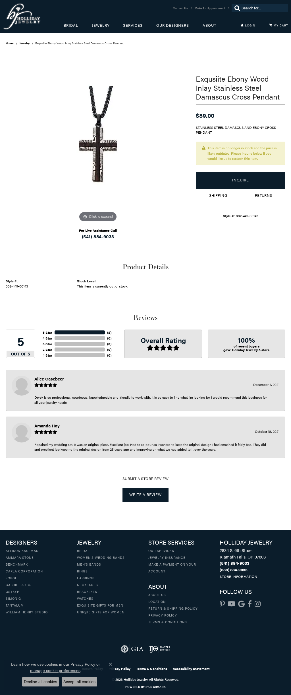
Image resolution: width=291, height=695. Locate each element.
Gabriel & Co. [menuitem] (18, 584)
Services (133, 25)
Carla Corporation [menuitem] (24, 571)
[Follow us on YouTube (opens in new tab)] (231, 604)
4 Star (47, 338)
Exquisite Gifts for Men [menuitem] (100, 605)
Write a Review (145, 494)
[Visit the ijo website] (160, 649)
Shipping (218, 195)
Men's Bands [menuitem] (89, 564)
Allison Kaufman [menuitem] (22, 550)
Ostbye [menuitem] (12, 591)
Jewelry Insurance (167, 557)
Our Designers (172, 25)
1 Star (47, 355)
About (209, 25)
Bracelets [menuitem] (87, 591)
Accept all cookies (79, 681)
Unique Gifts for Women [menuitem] (100, 612)
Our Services (161, 550)
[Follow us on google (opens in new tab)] (241, 604)
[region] (98, 138)
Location (157, 601)
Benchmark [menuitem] (17, 564)
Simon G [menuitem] (13, 598)
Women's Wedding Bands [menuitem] (101, 557)
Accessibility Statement (191, 668)
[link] (181, 8)
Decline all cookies (40, 681)
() (109, 332)
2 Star (47, 349)
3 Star (47, 343)
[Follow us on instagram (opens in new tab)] (258, 604)
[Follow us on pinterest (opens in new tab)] (222, 604)
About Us (157, 594)
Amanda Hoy (47, 426)
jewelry (24, 43)
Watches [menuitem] (85, 598)
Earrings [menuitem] (86, 578)
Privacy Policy (162, 615)
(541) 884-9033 (98, 236)
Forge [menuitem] (11, 578)
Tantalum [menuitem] (15, 605)
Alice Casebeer (49, 379)
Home (10, 43)
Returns (263, 195)
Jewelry (101, 25)
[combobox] (263, 8)
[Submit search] (236, 8)
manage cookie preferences (55, 670)
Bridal (71, 25)
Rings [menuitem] (82, 571)
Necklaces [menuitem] (87, 584)
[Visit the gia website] (132, 649)
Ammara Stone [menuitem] (20, 557)
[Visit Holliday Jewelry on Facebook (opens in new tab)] (250, 604)
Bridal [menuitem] (83, 550)
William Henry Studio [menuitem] (27, 612)
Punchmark (156, 687)
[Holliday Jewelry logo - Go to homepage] (33, 16)
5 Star (47, 332)
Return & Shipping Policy (173, 608)
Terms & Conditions (167, 622)
